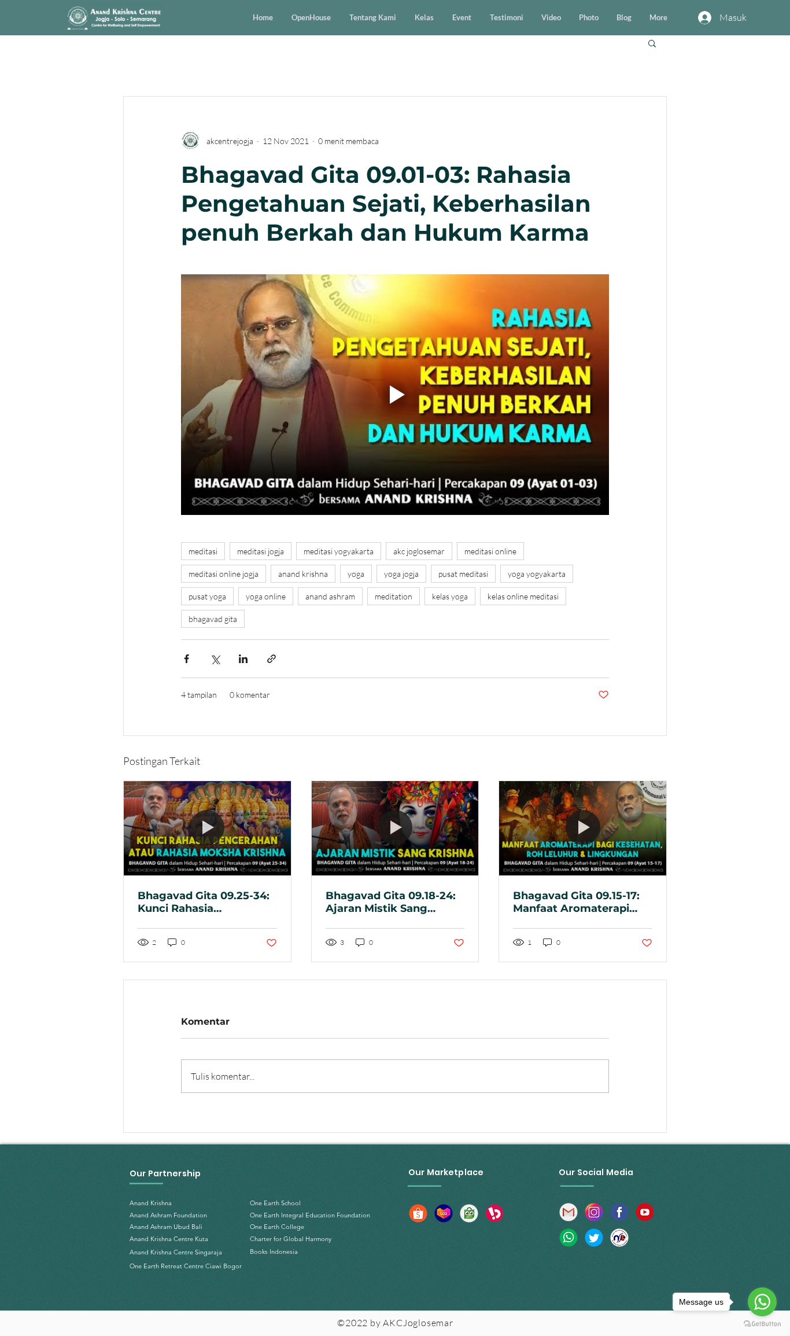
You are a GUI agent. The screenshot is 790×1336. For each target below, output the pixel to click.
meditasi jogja (260, 551)
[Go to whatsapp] (762, 1301)
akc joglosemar (419, 551)
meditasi (203, 551)
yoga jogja (401, 574)
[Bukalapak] (494, 1213)
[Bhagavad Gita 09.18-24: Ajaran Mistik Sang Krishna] (395, 828)
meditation (393, 596)
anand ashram (330, 596)
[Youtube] (645, 1212)
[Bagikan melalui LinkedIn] (243, 658)
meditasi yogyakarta (339, 551)
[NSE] (619, 1237)
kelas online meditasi (523, 596)
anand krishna (303, 574)
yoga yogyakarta (537, 574)
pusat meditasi (463, 574)
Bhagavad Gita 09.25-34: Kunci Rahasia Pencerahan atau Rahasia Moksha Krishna (206, 902)
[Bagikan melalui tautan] (271, 658)
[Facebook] (619, 1212)
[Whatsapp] (568, 1237)
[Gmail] (568, 1212)
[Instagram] (594, 1212)
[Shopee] (418, 1213)
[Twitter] (594, 1237)
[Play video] (395, 394)
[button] (652, 42)
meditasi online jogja (224, 574)
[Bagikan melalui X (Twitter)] (214, 658)
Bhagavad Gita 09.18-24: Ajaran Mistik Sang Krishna (391, 902)
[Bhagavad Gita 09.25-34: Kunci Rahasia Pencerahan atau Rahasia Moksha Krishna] (207, 828)
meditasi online (490, 551)
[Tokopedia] (469, 1213)
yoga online (266, 596)
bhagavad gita (213, 619)
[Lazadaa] (443, 1213)
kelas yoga (450, 596)
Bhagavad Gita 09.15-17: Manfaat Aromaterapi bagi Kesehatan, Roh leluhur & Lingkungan (576, 902)
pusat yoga (207, 596)
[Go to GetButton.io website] (762, 1324)
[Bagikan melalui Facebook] (186, 658)
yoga (356, 574)
